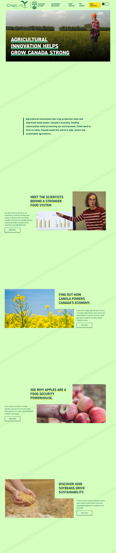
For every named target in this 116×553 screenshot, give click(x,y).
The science (82, 5)
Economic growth (41, 5)
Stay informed (93, 5)
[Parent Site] (18, 5)
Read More (12, 230)
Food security (72, 5)
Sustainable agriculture (55, 5)
